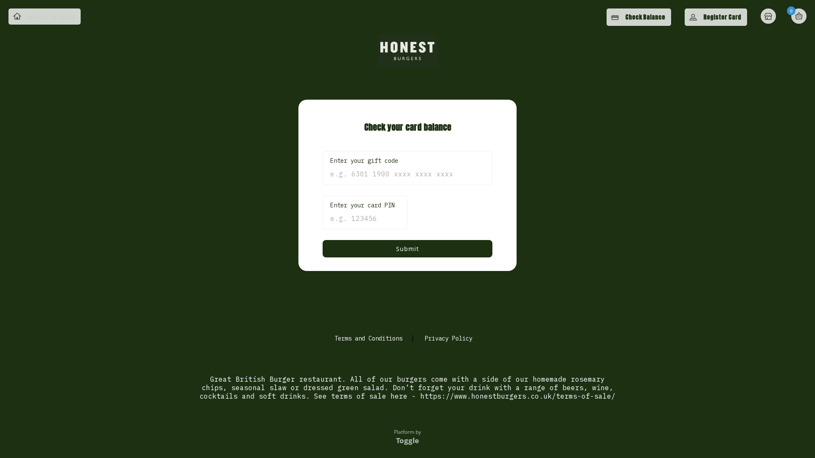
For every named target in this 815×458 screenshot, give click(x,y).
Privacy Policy (448, 338)
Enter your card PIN (362, 205)
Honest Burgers (51, 16)
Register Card (722, 17)
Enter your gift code (364, 161)
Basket (799, 16)
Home (769, 16)
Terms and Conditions (368, 338)
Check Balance (645, 17)
